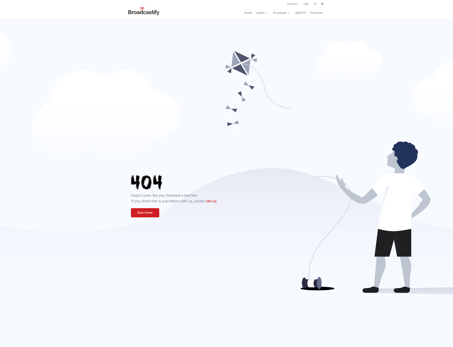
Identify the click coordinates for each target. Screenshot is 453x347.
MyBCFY (301, 13)
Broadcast (280, 13)
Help (305, 3)
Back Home (145, 213)
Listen (260, 13)
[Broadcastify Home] (140, 13)
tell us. (211, 201)
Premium (292, 3)
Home (248, 13)
